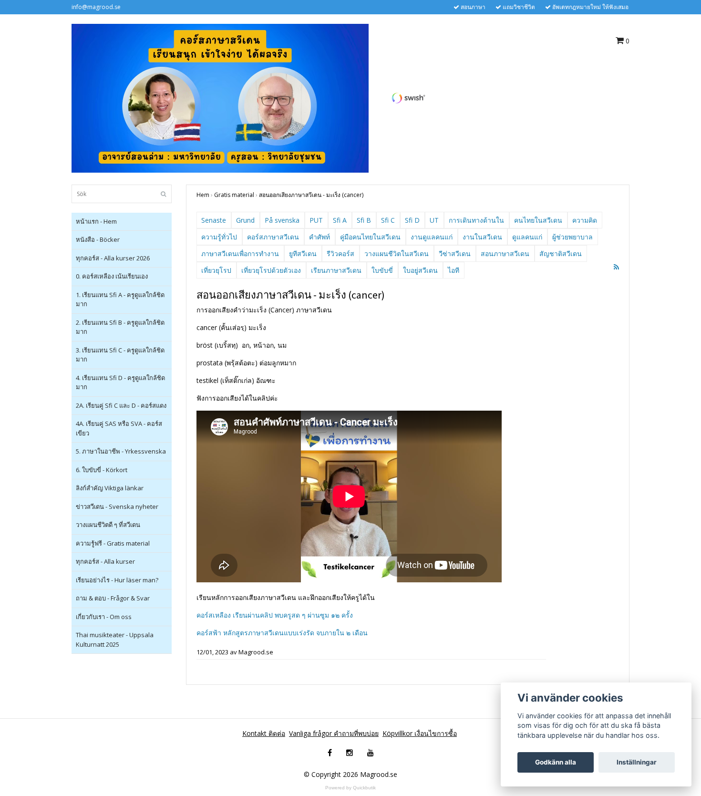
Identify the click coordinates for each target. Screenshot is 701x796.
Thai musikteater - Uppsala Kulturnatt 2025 (115, 640)
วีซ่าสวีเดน (455, 253)
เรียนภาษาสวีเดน (336, 270)
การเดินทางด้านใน (476, 220)
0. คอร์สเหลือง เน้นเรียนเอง (112, 276)
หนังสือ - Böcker (98, 239)
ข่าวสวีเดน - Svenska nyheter (117, 506)
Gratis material (234, 195)
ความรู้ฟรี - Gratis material (113, 543)
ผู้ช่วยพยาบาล (572, 236)
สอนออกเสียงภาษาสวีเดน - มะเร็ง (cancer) (311, 195)
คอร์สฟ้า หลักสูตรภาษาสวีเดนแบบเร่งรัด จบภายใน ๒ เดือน (282, 632)
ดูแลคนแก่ (527, 236)
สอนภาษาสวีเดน (505, 253)
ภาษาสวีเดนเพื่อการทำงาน (240, 253)
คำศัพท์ (319, 236)
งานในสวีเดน (482, 236)
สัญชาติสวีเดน (560, 253)
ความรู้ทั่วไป (219, 236)
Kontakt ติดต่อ (263, 733)
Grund (245, 220)
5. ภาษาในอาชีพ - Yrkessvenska (121, 451)
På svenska (282, 220)
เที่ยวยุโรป (216, 270)
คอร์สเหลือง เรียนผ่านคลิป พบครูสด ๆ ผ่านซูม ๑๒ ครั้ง (274, 615)
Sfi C (388, 220)
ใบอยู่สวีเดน (420, 270)
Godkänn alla (555, 762)
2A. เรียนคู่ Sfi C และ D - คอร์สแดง (121, 405)
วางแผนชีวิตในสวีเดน (396, 253)
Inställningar (637, 762)
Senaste (213, 220)
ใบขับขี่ (382, 270)
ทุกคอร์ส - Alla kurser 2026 (113, 258)
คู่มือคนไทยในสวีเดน (370, 236)
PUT (316, 220)
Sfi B (364, 220)
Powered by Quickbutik (350, 787)
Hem (202, 195)
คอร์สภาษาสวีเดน (273, 236)
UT (434, 220)
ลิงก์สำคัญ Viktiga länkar (110, 488)
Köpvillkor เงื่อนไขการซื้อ (419, 733)
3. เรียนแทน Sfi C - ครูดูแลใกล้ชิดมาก (120, 355)
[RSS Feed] (616, 266)
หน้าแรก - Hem (96, 221)
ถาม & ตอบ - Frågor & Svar (113, 598)
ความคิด (584, 220)
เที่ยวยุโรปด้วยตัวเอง (271, 270)
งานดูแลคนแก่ (432, 236)
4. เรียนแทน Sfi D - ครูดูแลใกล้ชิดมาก (120, 382)
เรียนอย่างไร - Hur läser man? (117, 580)
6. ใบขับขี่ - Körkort (101, 469)
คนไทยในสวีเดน (538, 220)
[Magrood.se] (220, 97)
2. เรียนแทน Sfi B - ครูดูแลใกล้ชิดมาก (120, 327)
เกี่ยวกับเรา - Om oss (104, 616)
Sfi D (412, 220)
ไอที (453, 270)
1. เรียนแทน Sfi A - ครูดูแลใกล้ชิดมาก (120, 299)
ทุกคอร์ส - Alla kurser (105, 561)
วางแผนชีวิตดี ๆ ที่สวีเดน (108, 524)
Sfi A (340, 220)
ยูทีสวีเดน (303, 253)
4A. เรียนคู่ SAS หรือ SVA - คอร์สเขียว (119, 428)
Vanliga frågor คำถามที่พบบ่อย (334, 733)
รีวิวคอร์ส (340, 253)
